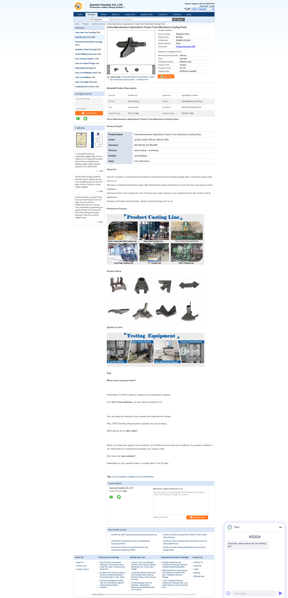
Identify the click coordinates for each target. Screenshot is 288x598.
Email (212, 6)
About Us (115, 14)
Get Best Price (142, 80)
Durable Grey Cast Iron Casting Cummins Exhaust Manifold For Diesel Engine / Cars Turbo (112, 575)
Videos (103, 14)
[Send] (280, 593)
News (189, 14)
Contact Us (162, 14)
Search (180, 19)
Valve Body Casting (83, 68)
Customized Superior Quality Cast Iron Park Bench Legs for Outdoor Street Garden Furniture (112, 584)
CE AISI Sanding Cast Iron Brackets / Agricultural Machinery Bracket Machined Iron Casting (142, 586)
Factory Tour (130, 14)
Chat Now (204, 6)
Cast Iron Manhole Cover (86, 73)
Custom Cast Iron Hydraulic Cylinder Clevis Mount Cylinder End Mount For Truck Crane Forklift (143, 565)
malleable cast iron (135, 477)
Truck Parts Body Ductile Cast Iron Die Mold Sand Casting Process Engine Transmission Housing (143, 576)
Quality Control (147, 14)
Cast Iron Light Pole (84, 82)
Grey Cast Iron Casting (85, 32)
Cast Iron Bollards (83, 77)
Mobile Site (199, 576)
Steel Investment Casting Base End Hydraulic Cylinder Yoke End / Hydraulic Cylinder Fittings (174, 573)
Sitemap (197, 573)
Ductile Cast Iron (98, 24)
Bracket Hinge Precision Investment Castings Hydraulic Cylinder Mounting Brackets (175, 564)
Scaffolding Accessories (86, 54)
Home (79, 14)
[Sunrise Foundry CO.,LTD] (82, 6)
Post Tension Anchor (84, 59)
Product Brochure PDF (185, 47)
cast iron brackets (119, 477)
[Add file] (228, 593)
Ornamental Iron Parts (85, 87)
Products (91, 14)
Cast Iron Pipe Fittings (85, 63)
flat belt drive (149, 477)
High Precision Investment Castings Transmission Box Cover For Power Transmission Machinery (112, 565)
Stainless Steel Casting (85, 49)
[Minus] (280, 527)
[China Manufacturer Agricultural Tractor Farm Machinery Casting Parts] (131, 47)
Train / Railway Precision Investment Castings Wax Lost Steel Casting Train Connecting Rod (175, 584)
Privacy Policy (97, 595)
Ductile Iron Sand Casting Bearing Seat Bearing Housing (134, 535)
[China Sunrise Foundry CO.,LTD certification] (81, 147)
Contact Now (90, 113)
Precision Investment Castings (88, 42)
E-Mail (196, 569)
